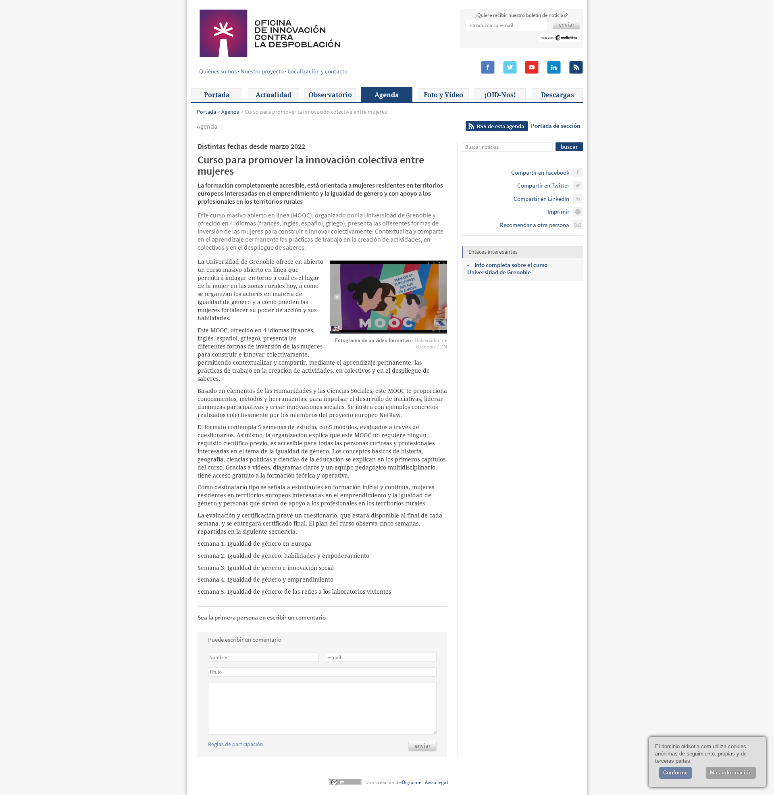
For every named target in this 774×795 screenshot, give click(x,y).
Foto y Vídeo (443, 95)
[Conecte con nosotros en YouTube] (532, 68)
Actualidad (273, 95)
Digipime (411, 782)
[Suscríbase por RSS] (576, 68)
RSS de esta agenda (500, 126)
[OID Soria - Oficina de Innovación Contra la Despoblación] (269, 32)
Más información (731, 773)
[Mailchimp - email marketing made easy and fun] (559, 38)
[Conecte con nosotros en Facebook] (488, 68)
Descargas (557, 95)
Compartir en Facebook (540, 172)
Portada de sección (555, 125)
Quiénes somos (218, 71)
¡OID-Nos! (500, 95)
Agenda (387, 95)
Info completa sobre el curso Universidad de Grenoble (507, 268)
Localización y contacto (317, 71)
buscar (569, 146)
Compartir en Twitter (543, 185)
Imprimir (558, 211)
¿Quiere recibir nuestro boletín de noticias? (521, 15)
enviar (423, 745)
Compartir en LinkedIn (541, 198)
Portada (217, 95)
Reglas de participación (235, 744)
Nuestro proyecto (262, 71)
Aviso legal (436, 782)
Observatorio (330, 95)
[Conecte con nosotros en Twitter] (510, 68)
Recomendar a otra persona (534, 225)
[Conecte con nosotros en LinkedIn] (554, 68)
